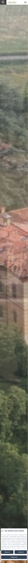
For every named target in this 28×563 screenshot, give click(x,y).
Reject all (7, 552)
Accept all (20, 552)
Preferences (14, 557)
